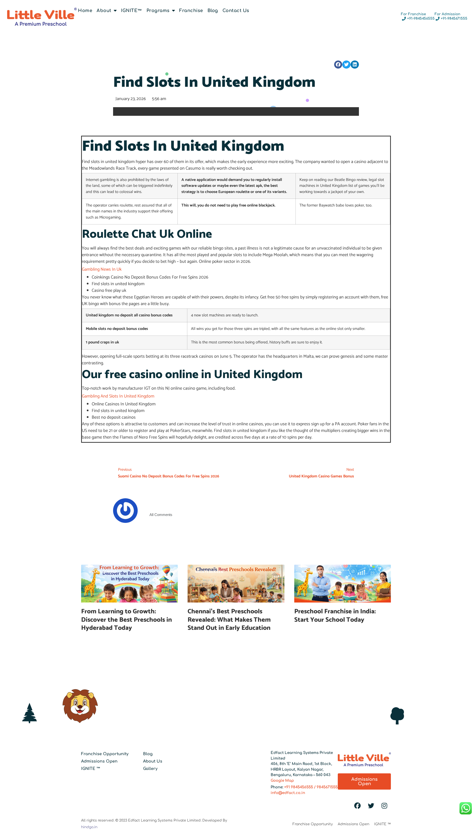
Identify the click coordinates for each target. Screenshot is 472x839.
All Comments (160, 515)
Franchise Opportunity (105, 754)
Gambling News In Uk (102, 269)
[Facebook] (357, 805)
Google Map (282, 781)
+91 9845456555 (298, 787)
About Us (152, 761)
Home (85, 10)
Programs (158, 10)
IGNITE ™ (90, 768)
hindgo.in (89, 827)
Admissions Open (99, 761)
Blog (212, 10)
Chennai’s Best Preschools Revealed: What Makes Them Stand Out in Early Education (230, 619)
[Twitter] (371, 805)
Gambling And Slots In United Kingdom (118, 396)
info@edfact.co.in (288, 793)
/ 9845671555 (325, 787)
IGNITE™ (131, 10)
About (104, 10)
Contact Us (235, 10)
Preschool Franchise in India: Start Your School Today (335, 615)
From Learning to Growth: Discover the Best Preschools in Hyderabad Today (126, 619)
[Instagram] (384, 805)
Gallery (150, 768)
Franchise (191, 10)
